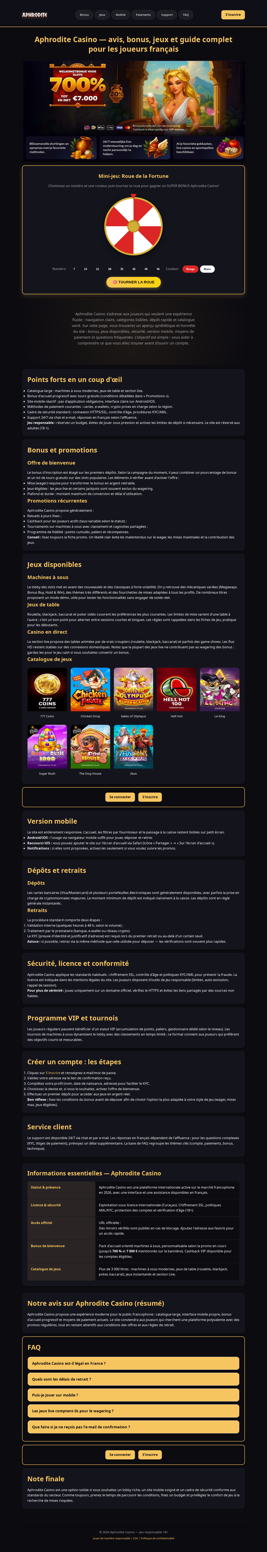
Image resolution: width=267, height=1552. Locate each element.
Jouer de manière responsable (111, 1538)
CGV (135, 1538)
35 (121, 269)
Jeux (102, 15)
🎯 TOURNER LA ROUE (134, 282)
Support (167, 15)
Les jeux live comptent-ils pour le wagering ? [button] (72, 1410)
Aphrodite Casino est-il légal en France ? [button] (69, 1363)
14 (85, 269)
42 (133, 269)
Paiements (143, 15)
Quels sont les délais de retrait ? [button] (61, 1379)
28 (109, 269)
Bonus (84, 15)
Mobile (121, 15)
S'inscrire (233, 14)
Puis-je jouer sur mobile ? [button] (55, 1394)
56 (158, 269)
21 (97, 269)
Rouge (190, 269)
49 (146, 269)
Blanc (207, 269)
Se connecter (120, 797)
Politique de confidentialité (157, 1538)
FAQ (186, 15)
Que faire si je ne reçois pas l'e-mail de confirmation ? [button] (81, 1426)
